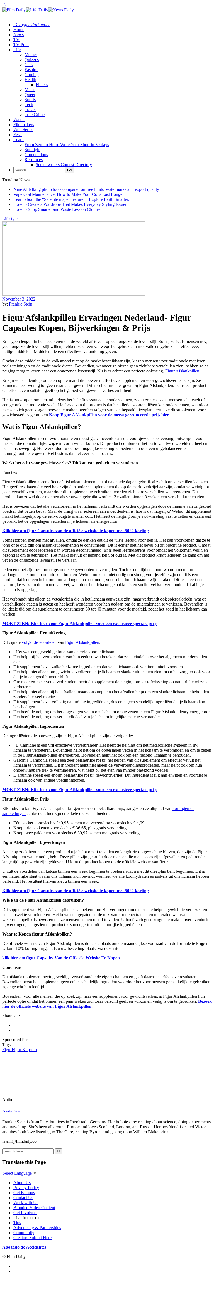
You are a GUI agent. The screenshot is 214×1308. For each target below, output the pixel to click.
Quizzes (32, 59)
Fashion (31, 69)
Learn (18, 139)
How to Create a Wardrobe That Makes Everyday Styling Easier (70, 204)
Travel (30, 109)
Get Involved (25, 1212)
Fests (17, 134)
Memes (31, 54)
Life (17, 49)
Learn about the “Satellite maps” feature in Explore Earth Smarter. (71, 199)
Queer (30, 94)
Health (30, 79)
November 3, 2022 (18, 299)
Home (18, 29)
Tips (17, 1222)
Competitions (36, 154)
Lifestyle (10, 218)
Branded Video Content (34, 1207)
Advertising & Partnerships (37, 1227)
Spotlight (32, 149)
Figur (7, 1049)
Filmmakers (23, 124)
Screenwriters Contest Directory (64, 164)
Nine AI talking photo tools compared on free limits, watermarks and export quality (86, 189)
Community (23, 1232)
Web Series (23, 129)
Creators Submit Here (32, 1237)
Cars (29, 64)
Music (30, 89)
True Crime (35, 114)
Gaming (32, 74)
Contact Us (23, 1197)
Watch (19, 119)
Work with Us (25, 1202)
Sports (30, 99)
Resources (34, 159)
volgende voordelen (39, 642)
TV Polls (21, 44)
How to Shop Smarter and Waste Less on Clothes (56, 209)
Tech (29, 104)
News (18, 34)
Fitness (42, 84)
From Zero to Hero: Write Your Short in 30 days (67, 144)
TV (16, 39)
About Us (22, 1182)
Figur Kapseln (24, 1049)
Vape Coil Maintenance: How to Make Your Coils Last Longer (68, 194)
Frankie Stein (20, 304)
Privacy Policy (26, 1187)
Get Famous (24, 1192)
